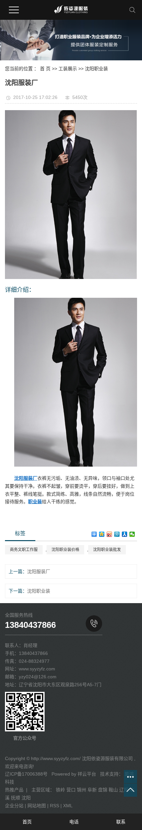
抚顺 (15, 797)
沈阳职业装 (96, 68)
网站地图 (36, 805)
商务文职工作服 (24, 549)
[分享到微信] (132, 534)
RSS (54, 805)
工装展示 (67, 68)
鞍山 (113, 789)
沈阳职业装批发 (107, 549)
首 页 (45, 68)
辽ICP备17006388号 (26, 774)
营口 (71, 789)
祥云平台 (87, 774)
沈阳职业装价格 (65, 549)
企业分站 (14, 805)
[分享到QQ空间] (102, 534)
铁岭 (60, 789)
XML (68, 805)
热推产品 (14, 789)
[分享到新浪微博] (109, 534)
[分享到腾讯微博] (117, 534)
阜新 (92, 789)
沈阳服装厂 (38, 571)
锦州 (81, 789)
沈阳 (26, 797)
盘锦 (102, 789)
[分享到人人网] (124, 534)
